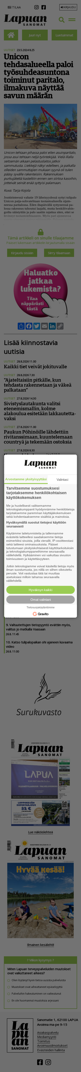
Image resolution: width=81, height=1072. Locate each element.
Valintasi (62, 479)
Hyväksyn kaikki (40, 590)
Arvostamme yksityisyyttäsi (26, 479)
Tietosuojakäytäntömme (41, 607)
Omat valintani (40, 599)
